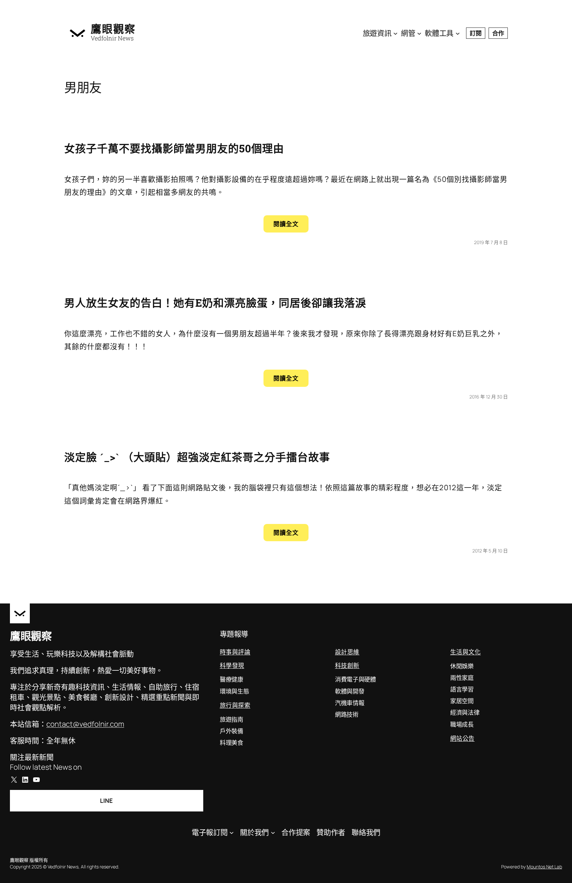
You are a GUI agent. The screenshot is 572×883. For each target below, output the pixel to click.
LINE (106, 801)
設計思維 (347, 652)
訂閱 (476, 33)
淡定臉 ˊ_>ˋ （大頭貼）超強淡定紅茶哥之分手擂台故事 (197, 457)
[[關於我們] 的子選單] (273, 832)
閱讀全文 (290, 226)
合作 (498, 33)
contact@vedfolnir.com (85, 724)
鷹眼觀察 (113, 29)
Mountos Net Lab (544, 866)
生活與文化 (465, 652)
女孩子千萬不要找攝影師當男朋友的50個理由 (174, 148)
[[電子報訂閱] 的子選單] (231, 832)
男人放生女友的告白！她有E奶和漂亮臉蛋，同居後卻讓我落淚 (215, 302)
